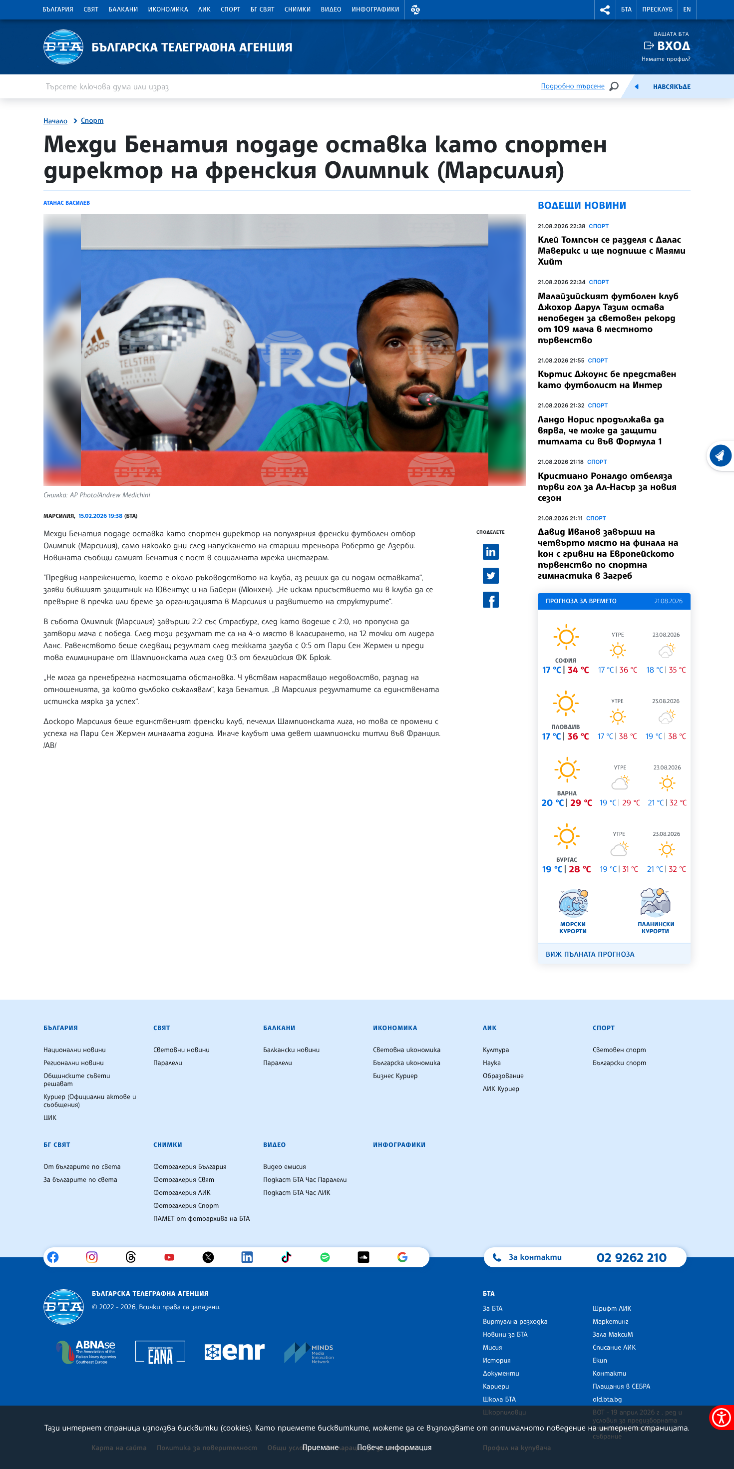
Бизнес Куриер (395, 1076)
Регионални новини (73, 1063)
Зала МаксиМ (613, 1335)
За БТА (492, 1309)
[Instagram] (95, 1257)
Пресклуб (657, 9)
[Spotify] (329, 1257)
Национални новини (74, 1050)
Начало (55, 121)
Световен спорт (619, 1050)
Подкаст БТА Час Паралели (305, 1180)
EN (687, 9)
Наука (492, 1063)
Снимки (298, 9)
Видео (331, 9)
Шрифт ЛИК (612, 1309)
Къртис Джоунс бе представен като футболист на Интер (607, 379)
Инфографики (375, 9)
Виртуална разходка (515, 1322)
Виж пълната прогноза (590, 954)
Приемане (320, 1447)
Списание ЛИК (614, 1348)
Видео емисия (284, 1167)
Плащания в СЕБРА (621, 1387)
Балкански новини (291, 1050)
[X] (212, 1257)
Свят (90, 9)
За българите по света (80, 1180)
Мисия (492, 1348)
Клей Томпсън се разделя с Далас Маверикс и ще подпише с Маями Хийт (612, 250)
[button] (415, 9)
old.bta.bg (607, 1400)
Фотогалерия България (190, 1167)
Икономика (168, 9)
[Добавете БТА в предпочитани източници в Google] (406, 1257)
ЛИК (204, 9)
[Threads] (134, 1257)
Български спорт (619, 1063)
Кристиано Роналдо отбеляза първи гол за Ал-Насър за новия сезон (607, 486)
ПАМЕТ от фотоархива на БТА (201, 1219)
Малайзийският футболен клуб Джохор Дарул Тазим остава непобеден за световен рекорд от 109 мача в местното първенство (608, 318)
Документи (501, 1374)
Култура (496, 1050)
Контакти (609, 1374)
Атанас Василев (66, 202)
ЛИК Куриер (501, 1089)
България (57, 9)
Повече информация (394, 1447)
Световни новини (181, 1050)
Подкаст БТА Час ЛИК (297, 1193)
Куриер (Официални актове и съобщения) (89, 1101)
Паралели (167, 1063)
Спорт (230, 9)
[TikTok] (290, 1257)
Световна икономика (406, 1050)
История (497, 1361)
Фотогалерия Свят (183, 1180)
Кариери (496, 1387)
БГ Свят (263, 9)
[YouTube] (173, 1257)
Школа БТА (499, 1400)
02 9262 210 (631, 1257)
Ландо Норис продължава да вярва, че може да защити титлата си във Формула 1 (601, 430)
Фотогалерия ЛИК (182, 1193)
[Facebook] (56, 1257)
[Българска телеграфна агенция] (63, 1307)
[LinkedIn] (251, 1257)
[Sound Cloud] (367, 1257)
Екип (600, 1361)
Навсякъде (672, 87)
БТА (626, 9)
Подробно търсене (573, 86)
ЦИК (49, 1118)
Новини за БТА (505, 1335)
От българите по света (82, 1167)
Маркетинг (610, 1322)
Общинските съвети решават (76, 1080)
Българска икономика (406, 1063)
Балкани (123, 9)
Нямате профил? (666, 58)
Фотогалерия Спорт (186, 1206)
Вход (674, 45)
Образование (503, 1076)
